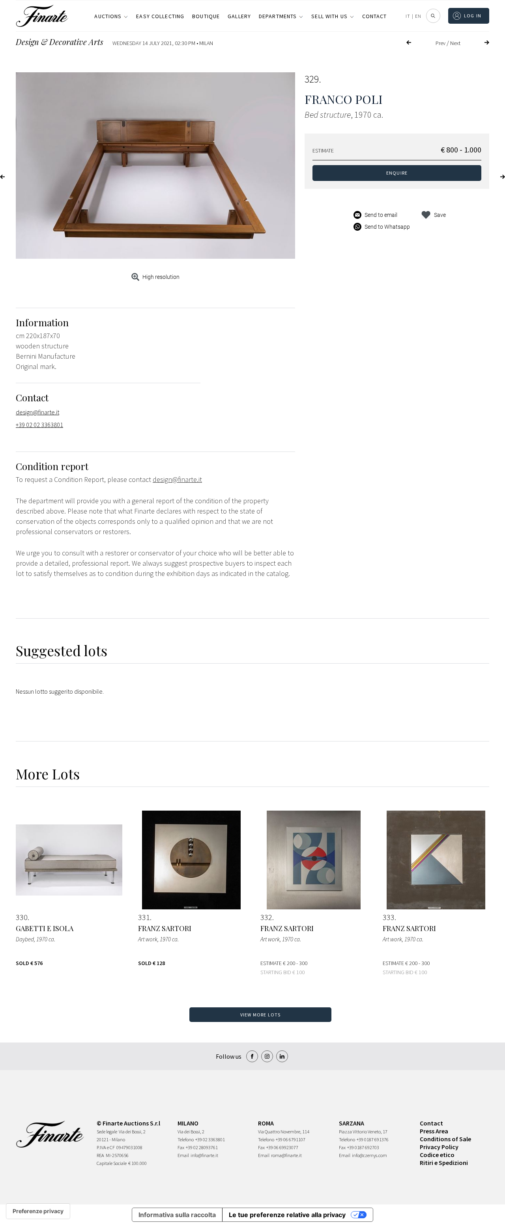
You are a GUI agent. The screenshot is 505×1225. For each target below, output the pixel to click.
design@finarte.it (37, 412)
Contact (374, 16)
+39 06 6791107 (290, 1139)
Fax (181, 1147)
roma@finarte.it (286, 1155)
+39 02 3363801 (210, 1139)
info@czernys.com (369, 1155)
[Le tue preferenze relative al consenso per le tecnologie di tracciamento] (38, 1211)
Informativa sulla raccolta (177, 1215)
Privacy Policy (439, 1147)
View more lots (260, 1015)
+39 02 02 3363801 (39, 425)
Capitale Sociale (112, 1163)
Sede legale (107, 1132)
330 (22, 917)
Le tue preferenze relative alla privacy (287, 1215)
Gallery (239, 16)
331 (144, 917)
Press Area (434, 1131)
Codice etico (437, 1155)
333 (389, 917)
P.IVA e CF (106, 1147)
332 (266, 917)
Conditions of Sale (445, 1139)
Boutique (206, 16)
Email (183, 1155)
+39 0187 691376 (373, 1139)
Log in (473, 16)
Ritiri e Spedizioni (444, 1163)
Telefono (186, 1139)
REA (100, 1155)
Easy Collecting (160, 16)
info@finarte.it (204, 1155)
